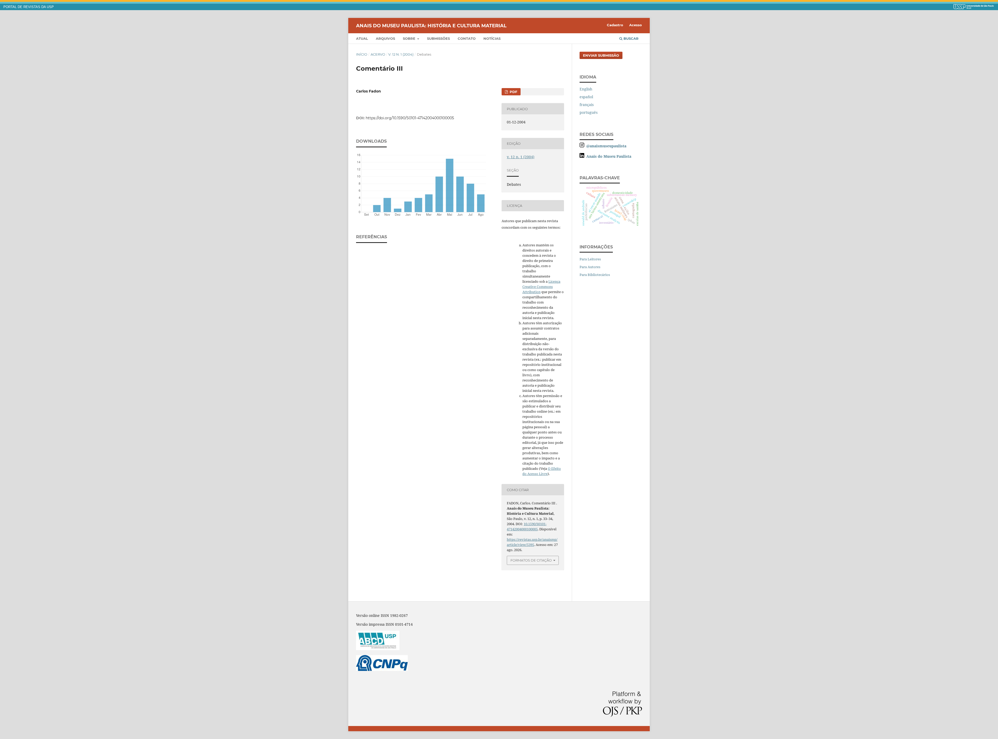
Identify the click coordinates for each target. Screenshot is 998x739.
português (589, 112)
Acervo (378, 54)
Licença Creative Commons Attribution (541, 286)
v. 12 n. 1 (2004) (400, 54)
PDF (513, 92)
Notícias (492, 38)
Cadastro (615, 25)
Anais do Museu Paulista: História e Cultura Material (431, 25)
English (586, 89)
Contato (467, 38)
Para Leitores (590, 259)
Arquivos (385, 38)
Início (361, 54)
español (586, 96)
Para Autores (590, 267)
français (587, 104)
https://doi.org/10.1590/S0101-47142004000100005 (410, 118)
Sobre (409, 38)
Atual (362, 38)
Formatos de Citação (531, 560)
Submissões (438, 38)
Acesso (635, 25)
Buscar (630, 38)
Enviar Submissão (601, 55)
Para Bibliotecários (595, 274)
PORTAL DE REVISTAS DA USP (28, 7)
